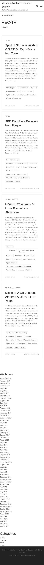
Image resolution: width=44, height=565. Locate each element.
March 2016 (4, 452)
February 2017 (5, 433)
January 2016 (5, 457)
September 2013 (6, 511)
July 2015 (3, 467)
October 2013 (5, 509)
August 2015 (4, 465)
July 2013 (3, 516)
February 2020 (5, 381)
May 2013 (3, 521)
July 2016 (3, 442)
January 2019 (5, 396)
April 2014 (3, 494)
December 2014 (5, 477)
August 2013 (4, 514)
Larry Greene (11, 105)
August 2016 (4, 440)
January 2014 (5, 501)
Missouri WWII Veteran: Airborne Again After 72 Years (20, 296)
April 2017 (3, 428)
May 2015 (3, 472)
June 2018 (3, 403)
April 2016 (3, 450)
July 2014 (3, 487)
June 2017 (3, 425)
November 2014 (5, 479)
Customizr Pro (22, 555)
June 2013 (3, 519)
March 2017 (4, 430)
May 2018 (3, 405)
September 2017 (6, 418)
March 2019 (4, 393)
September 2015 (6, 462)
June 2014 (3, 489)
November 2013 (5, 506)
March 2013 (4, 526)
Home (4, 15)
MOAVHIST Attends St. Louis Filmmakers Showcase (20, 208)
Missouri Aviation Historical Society (21, 550)
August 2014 (4, 484)
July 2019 (3, 388)
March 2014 (4, 497)
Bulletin (2, 538)
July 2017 (3, 423)
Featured (3, 540)
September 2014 (6, 482)
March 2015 (4, 474)
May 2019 (3, 391)
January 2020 (5, 383)
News (2, 543)
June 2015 (3, 469)
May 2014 (3, 492)
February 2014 (5, 499)
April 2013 (3, 524)
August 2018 (4, 401)
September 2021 (6, 378)
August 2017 (4, 420)
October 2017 (5, 415)
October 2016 (5, 438)
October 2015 (5, 460)
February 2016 (5, 455)
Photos (2, 545)
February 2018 (5, 408)
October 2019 (5, 386)
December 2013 (5, 504)
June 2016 (3, 445)
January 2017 (5, 435)
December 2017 (5, 410)
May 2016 (3, 447)
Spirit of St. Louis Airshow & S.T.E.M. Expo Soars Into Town (22, 49)
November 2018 (5, 398)
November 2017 (5, 413)
